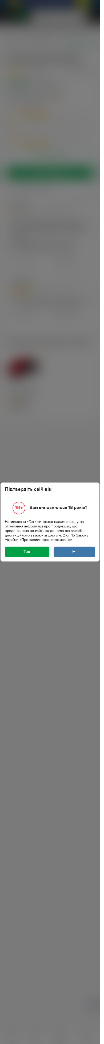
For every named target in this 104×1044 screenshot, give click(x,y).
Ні (74, 552)
